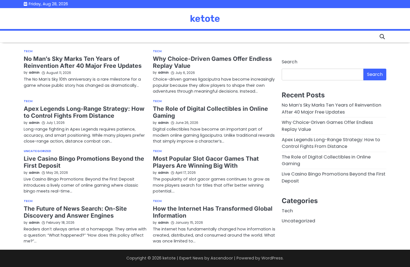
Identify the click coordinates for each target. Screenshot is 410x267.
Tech (28, 51)
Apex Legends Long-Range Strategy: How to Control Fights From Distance (84, 112)
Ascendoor (222, 258)
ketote (205, 18)
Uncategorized (37, 151)
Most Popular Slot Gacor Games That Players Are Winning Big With (206, 162)
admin (34, 72)
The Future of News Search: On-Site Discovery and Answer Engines (75, 212)
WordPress (272, 258)
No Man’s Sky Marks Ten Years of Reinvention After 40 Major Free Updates (83, 62)
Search (289, 62)
